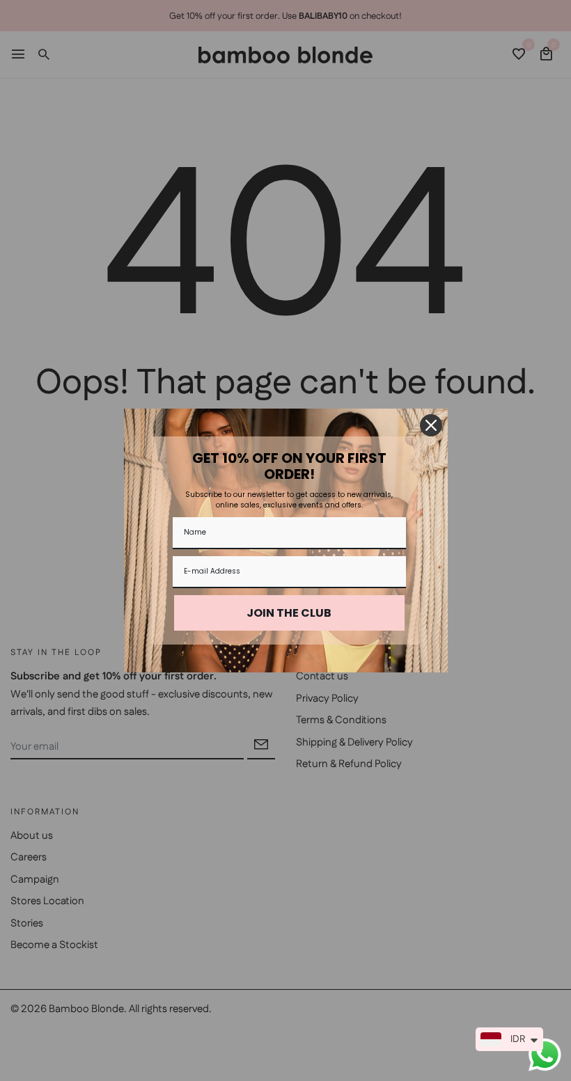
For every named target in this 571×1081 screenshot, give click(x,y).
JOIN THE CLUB (289, 613)
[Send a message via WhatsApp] (545, 1055)
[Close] (431, 425)
